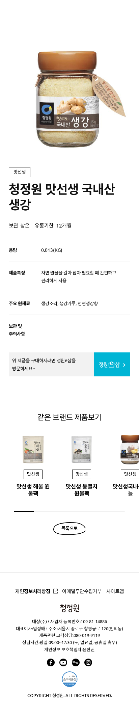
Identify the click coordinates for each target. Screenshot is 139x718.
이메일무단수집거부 (82, 591)
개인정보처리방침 (32, 591)
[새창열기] (51, 662)
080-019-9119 (87, 635)
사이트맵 (115, 591)
